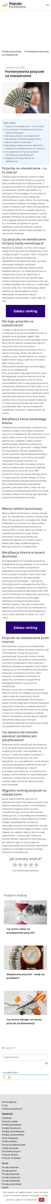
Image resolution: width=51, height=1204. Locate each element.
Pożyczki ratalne (10, 1121)
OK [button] (41, 1200)
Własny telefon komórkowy (18, 142)
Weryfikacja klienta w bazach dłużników (24, 145)
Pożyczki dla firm (10, 1154)
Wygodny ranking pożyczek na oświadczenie (19, 159)
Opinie (5, 1187)
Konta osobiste (9, 1141)
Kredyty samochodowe (13, 1134)
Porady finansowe (10, 1174)
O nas (5, 1105)
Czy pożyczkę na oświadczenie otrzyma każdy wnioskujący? (23, 131)
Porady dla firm (9, 1170)
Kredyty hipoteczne (11, 1128)
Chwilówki (7, 1118)
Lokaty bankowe (10, 1148)
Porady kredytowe (11, 1180)
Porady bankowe (10, 1167)
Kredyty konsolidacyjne (13, 1131)
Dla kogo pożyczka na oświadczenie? (22, 135)
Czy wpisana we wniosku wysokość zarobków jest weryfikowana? (21, 153)
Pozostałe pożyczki (11, 1151)
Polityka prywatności (12, 1108)
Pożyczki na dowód (11, 1158)
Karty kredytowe (10, 1138)
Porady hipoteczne (11, 1177)
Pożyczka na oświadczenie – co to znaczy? (24, 126)
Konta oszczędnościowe (13, 1144)
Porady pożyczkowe (11, 51)
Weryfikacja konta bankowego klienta (23, 139)
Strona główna (9, 1102)
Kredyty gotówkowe (11, 1124)
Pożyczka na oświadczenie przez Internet (25, 148)
